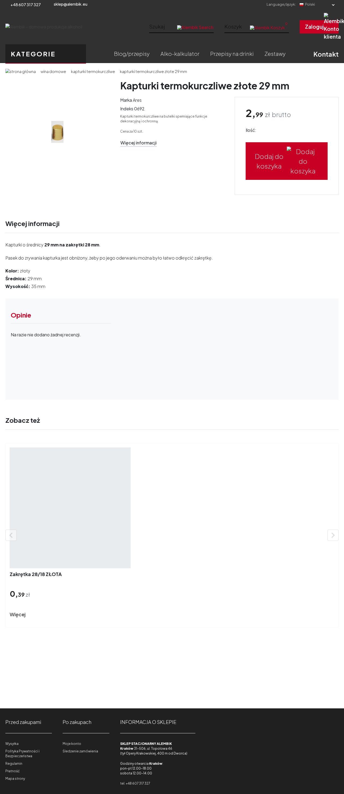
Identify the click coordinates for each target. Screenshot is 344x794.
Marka (126, 100)
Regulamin (13, 764)
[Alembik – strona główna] (43, 26)
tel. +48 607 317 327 (135, 783)
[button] (256, 26)
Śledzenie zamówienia (80, 751)
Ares (137, 100)
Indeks (126, 108)
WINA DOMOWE (53, 71)
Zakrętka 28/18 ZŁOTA (36, 574)
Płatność (12, 771)
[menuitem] (132, 53)
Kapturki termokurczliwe (93, 71)
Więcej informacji (138, 142)
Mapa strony (15, 779)
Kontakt (326, 54)
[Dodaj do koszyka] (39, 614)
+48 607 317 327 (25, 4)
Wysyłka (12, 744)
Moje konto (72, 744)
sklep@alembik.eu (70, 4)
